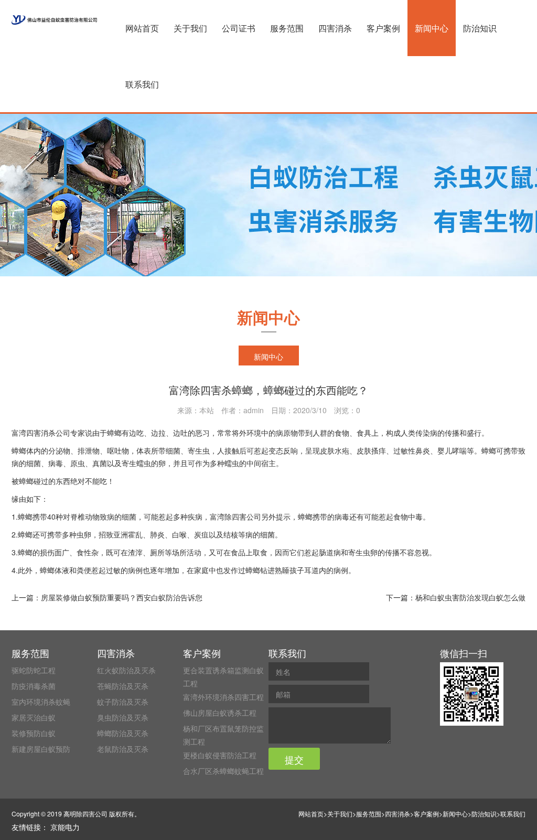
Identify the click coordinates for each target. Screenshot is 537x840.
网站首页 (142, 28)
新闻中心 (431, 28)
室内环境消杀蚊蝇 (41, 701)
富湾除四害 (228, 516)
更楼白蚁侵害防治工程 (219, 755)
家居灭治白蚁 (34, 717)
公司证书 (238, 28)
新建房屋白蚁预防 (41, 749)
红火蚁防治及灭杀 (126, 670)
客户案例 (383, 28)
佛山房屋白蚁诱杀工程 (219, 712)
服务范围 (287, 28)
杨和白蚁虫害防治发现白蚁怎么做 (470, 597)
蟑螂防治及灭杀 (122, 733)
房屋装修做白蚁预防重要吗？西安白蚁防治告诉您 (121, 597)
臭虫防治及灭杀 (122, 717)
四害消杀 (335, 28)
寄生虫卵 (363, 552)
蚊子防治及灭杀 (122, 701)
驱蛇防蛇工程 (34, 670)
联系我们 (142, 84)
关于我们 (190, 28)
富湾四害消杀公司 (41, 432)
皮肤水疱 (334, 450)
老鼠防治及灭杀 (122, 749)
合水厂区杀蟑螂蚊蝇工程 (223, 771)
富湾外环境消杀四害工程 (223, 697)
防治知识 (480, 28)
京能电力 (65, 827)
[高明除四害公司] (54, 20)
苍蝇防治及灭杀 (122, 686)
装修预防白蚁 (34, 733)
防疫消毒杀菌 (34, 686)
